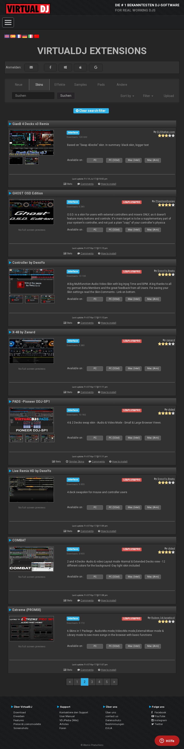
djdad (171, 409)
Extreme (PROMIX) (26, 610)
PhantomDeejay (165, 201)
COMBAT (19, 540)
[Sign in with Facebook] (50, 67)
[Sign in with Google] (96, 67)
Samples (80, 84)
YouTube (159, 716)
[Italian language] (30, 36)
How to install (108, 183)
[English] (6, 36)
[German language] (24, 36)
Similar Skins (76, 461)
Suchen (65, 95)
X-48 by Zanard (23, 332)
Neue (18, 84)
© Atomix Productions (92, 745)
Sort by (126, 96)
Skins (39, 84)
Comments (87, 183)
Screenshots (20, 728)
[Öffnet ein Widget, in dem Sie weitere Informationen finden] (167, 741)
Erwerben (18, 716)
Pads (101, 84)
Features (18, 720)
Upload (169, 96)
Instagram (160, 720)
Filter (147, 96)
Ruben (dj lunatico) (163, 617)
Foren (62, 728)
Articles (64, 724)
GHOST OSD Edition (27, 193)
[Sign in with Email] (31, 67)
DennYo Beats (166, 270)
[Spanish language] (12, 36)
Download (19, 712)
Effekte (60, 84)
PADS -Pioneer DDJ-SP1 (31, 401)
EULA (108, 728)
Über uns (110, 712)
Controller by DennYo (28, 262)
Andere (122, 84)
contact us (111, 716)
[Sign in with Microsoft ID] (65, 67)
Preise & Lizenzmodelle (27, 724)
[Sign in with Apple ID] (80, 67)
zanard (170, 340)
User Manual (67, 716)
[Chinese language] (36, 36)
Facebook (159, 712)
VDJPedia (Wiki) (69, 720)
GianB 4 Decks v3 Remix (30, 124)
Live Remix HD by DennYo (31, 471)
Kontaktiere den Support (73, 712)
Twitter (158, 724)
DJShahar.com (166, 131)
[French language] (18, 36)
